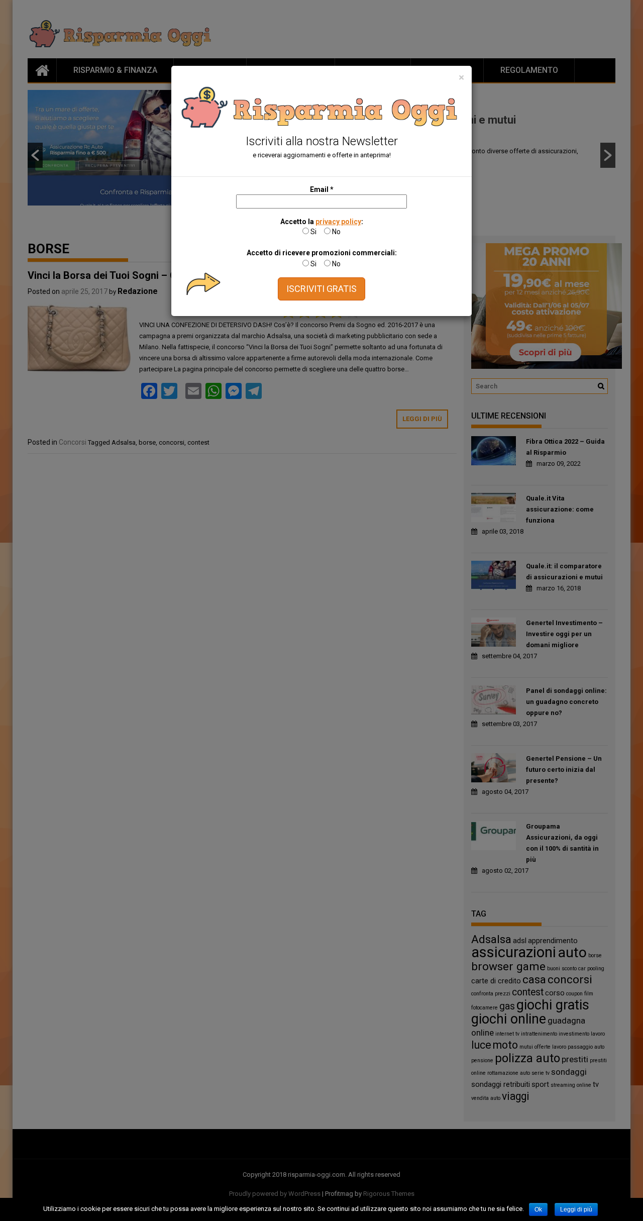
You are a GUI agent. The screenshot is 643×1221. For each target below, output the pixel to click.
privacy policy (338, 222)
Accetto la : (321, 222)
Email (322, 189)
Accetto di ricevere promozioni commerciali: (322, 253)
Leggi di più (576, 1209)
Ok (538, 1209)
